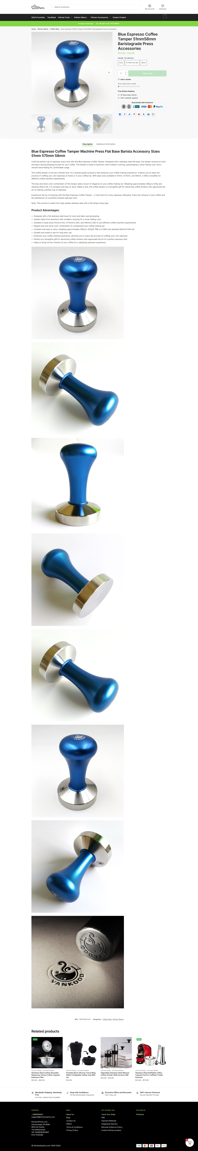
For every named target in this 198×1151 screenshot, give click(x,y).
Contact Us (70, 1121)
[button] (125, 72)
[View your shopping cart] (165, 17)
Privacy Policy (72, 1130)
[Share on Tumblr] (144, 114)
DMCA (69, 1124)
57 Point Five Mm (132, 63)
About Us (70, 1114)
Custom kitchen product (111, 1130)
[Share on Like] (120, 114)
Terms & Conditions (74, 1127)
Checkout (162, 9)
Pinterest (140, 1114)
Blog (68, 1117)
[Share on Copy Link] (153, 114)
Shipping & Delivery (109, 1124)
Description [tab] (88, 144)
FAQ (103, 1117)
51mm (121, 63)
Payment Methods (108, 1121)
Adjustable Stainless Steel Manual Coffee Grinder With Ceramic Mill (115, 1074)
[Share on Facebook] (125, 114)
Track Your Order (108, 1114)
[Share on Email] (139, 114)
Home (33, 29)
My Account (149, 9)
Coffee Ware (54, 29)
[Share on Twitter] (129, 114)
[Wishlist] (59, 1040)
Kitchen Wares (43, 29)
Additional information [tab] (105, 144)
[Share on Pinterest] (134, 114)
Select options (47, 1085)
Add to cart (147, 73)
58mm (143, 63)
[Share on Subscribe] (148, 114)
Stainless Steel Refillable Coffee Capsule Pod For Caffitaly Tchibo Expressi (149, 1075)
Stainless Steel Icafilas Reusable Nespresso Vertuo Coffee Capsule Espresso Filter (45, 1075)
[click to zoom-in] (72, 72)
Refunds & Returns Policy (111, 1127)
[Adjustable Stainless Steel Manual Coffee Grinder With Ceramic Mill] (116, 1052)
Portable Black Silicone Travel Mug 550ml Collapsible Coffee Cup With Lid (80, 1075)
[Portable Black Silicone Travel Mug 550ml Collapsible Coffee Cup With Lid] (81, 1052)
